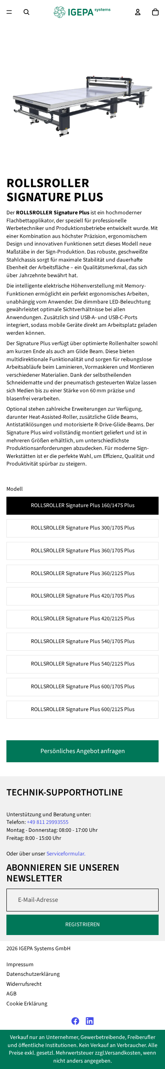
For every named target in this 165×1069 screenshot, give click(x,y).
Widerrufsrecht (24, 984)
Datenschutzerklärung (33, 974)
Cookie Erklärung (26, 1004)
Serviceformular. (65, 854)
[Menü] (9, 12)
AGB (11, 994)
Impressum (20, 965)
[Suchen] (26, 12)
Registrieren (82, 925)
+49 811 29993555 (47, 822)
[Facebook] (75, 1021)
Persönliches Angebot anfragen (82, 751)
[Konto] (138, 12)
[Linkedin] (90, 1021)
